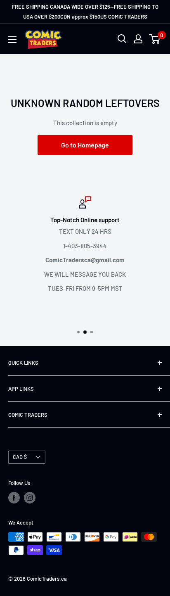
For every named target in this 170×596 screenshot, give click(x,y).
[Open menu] (12, 39)
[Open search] (122, 38)
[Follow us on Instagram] (29, 497)
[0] (155, 39)
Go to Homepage (85, 145)
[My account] (138, 38)
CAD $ (20, 457)
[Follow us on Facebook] (14, 497)
